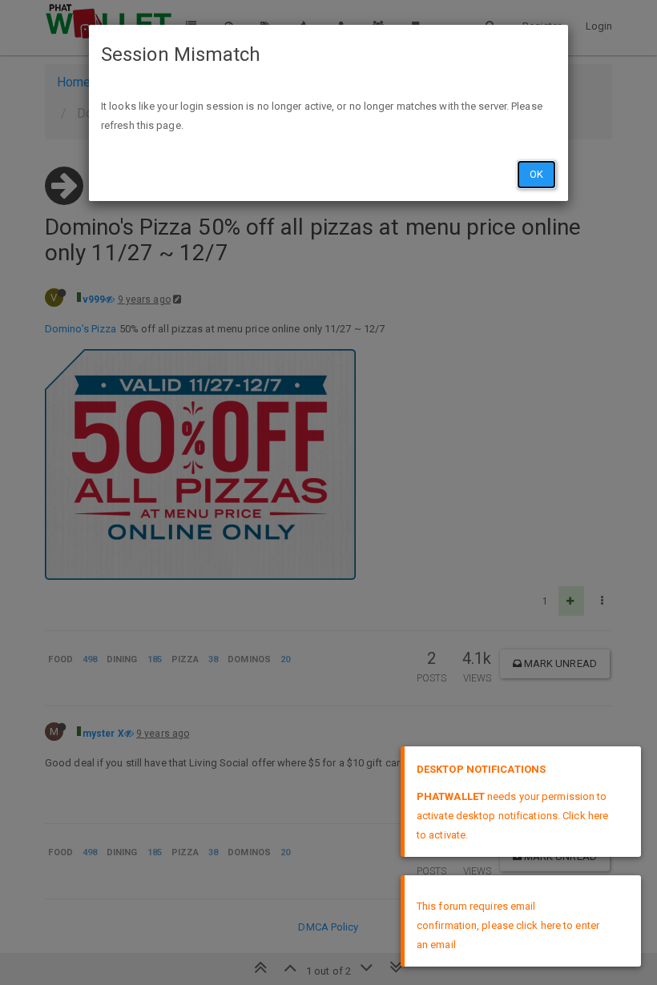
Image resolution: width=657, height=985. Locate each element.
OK (536, 174)
